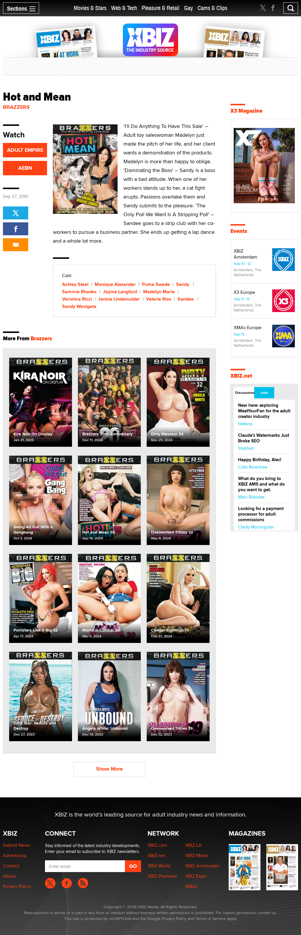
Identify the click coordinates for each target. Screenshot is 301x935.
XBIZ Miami (196, 855)
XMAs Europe (248, 327)
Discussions (244, 392)
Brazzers (16, 107)
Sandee (186, 299)
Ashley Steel (75, 284)
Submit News (16, 845)
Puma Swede (156, 284)
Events (238, 231)
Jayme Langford (120, 291)
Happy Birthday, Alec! (259, 459)
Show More (109, 769)
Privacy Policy (17, 886)
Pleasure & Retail (160, 8)
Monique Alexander (115, 284)
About (9, 876)
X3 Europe (244, 292)
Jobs (264, 392)
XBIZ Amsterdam (245, 254)
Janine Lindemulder (119, 299)
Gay (188, 8)
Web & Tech (124, 8)
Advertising (14, 855)
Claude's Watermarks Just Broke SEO (263, 438)
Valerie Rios (158, 299)
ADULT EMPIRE (25, 150)
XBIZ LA (193, 845)
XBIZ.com (157, 845)
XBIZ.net (241, 375)
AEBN (25, 168)
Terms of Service (210, 918)
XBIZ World (159, 865)
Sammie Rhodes (79, 291)
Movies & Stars (90, 8)
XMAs (191, 886)
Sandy (183, 284)
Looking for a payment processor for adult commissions (261, 514)
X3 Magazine (246, 110)
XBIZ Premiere (162, 876)
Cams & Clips (212, 8)
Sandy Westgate (79, 306)
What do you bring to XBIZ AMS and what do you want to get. (261, 484)
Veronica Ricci (77, 299)
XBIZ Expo (195, 876)
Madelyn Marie (159, 291)
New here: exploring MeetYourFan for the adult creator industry (264, 411)
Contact (11, 865)
